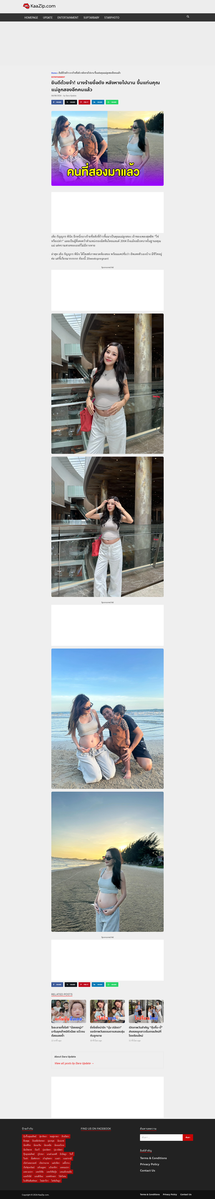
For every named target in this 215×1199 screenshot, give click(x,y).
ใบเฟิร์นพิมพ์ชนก (30, 1180)
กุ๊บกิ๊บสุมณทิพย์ (29, 1136)
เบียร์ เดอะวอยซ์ (29, 1163)
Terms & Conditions (153, 1158)
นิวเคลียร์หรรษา (38, 1141)
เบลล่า (57, 1158)
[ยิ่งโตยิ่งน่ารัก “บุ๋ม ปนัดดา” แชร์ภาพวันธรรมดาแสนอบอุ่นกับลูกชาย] (107, 1012)
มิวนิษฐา (63, 1154)
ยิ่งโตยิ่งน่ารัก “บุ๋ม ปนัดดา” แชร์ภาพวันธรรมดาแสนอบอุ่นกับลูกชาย (107, 1031)
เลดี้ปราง (66, 1163)
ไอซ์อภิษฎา (55, 1180)
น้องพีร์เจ (27, 1145)
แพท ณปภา (28, 1171)
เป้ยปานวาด (44, 1163)
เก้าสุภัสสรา (47, 1158)
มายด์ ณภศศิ (52, 1154)
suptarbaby (91, 17)
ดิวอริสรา (65, 1136)
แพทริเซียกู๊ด (52, 1171)
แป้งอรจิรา (53, 1167)
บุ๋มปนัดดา (47, 1149)
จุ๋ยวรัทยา (43, 1136)
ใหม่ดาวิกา (44, 1180)
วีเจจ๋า (25, 1158)
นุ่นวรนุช (51, 1141)
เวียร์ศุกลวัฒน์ (28, 1167)
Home (54, 72)
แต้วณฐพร (41, 1167)
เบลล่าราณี (67, 1158)
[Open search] (188, 16)
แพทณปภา (64, 1167)
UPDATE (48, 17)
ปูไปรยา (41, 1154)
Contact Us (147, 1170)
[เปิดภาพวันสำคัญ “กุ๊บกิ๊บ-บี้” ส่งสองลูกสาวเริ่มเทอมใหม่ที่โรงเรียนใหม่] (146, 1012)
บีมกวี (37, 1149)
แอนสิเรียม (39, 1176)
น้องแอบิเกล (59, 1145)
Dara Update (71, 95)
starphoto (111, 17)
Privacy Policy (149, 1164)
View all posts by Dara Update (74, 1063)
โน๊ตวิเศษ (62, 1176)
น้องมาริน (37, 1145)
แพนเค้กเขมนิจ (66, 1171)
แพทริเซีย (40, 1171)
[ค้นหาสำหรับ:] (166, 1137)
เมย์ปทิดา (56, 1163)
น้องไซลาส (27, 1149)
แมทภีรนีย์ (27, 1176)
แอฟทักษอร (51, 1176)
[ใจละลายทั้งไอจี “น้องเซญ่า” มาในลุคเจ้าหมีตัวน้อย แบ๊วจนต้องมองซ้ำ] (68, 1012)
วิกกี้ (71, 1154)
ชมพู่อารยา (54, 1136)
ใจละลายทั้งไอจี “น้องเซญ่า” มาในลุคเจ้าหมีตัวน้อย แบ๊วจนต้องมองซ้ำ (68, 1031)
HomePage (31, 17)
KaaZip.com (43, 1194)
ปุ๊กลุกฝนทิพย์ (29, 1154)
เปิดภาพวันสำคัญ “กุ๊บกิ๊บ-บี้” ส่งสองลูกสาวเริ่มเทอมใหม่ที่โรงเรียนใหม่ (146, 1031)
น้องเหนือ (47, 1145)
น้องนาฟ (60, 1141)
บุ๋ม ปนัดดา (58, 1149)
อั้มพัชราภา (35, 1158)
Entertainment (68, 17)
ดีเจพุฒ (26, 1141)
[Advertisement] (107, 43)
